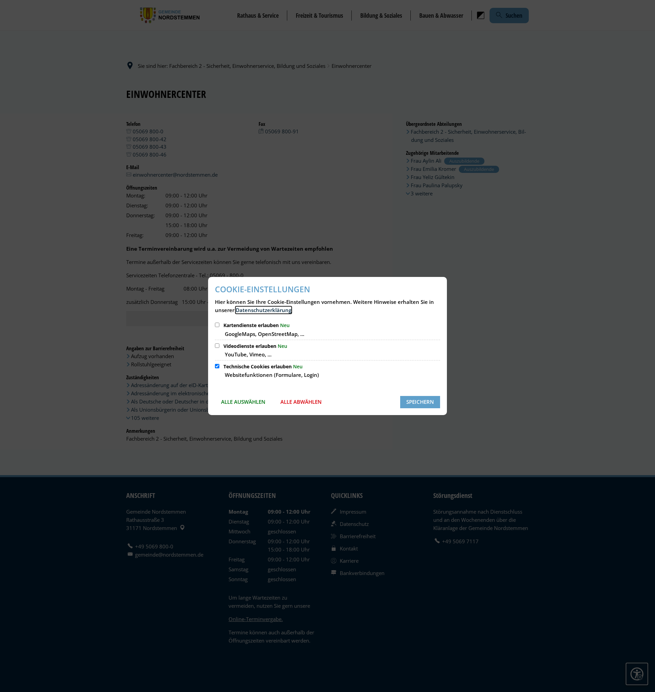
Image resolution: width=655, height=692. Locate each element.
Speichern (420, 401)
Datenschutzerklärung (263, 310)
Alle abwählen (301, 401)
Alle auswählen (243, 401)
